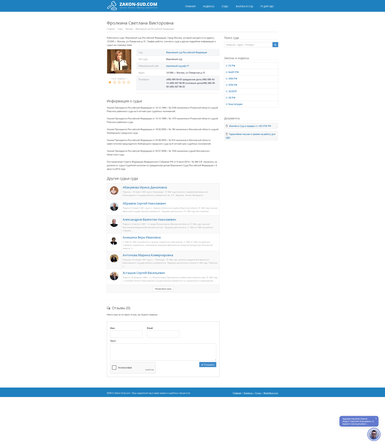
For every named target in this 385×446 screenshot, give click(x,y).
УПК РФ (232, 85)
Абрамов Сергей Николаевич (144, 203)
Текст (113, 340)
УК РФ (231, 97)
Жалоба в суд (270, 392)
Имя (112, 328)
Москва (129, 28)
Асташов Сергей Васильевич (144, 273)
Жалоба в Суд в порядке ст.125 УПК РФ (250, 125)
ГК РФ (231, 65)
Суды (120, 28)
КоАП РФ (233, 72)
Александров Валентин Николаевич (149, 219)
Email (150, 328)
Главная (111, 28)
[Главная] (132, 5)
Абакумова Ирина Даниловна (145, 187)
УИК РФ (232, 78)
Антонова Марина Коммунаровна (148, 255)
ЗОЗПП (232, 91)
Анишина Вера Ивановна (142, 237)
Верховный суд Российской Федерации (155, 28)
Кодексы (248, 392)
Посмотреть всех (163, 288)
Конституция (235, 104)
